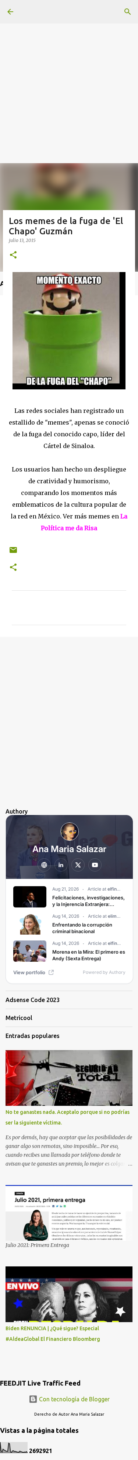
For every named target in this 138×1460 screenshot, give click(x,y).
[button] (13, 255)
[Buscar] (127, 12)
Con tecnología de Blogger (74, 1399)
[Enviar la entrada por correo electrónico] (13, 552)
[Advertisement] (69, 68)
